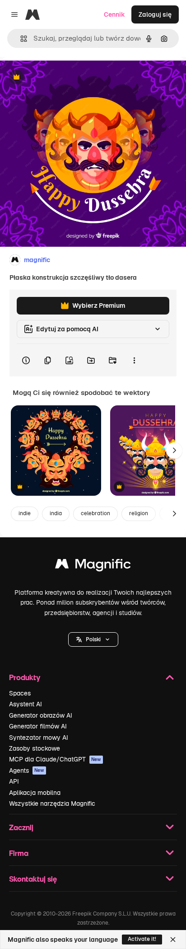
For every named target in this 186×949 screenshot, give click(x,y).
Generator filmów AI (38, 726)
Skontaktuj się (33, 878)
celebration (95, 513)
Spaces (20, 693)
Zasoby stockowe (34, 748)
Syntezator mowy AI (38, 737)
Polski (93, 639)
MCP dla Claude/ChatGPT (55, 759)
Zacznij (21, 827)
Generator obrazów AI (40, 715)
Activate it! (142, 939)
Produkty (24, 677)
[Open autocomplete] (20, 38)
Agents (26, 770)
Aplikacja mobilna (34, 793)
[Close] (172, 939)
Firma (18, 853)
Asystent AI (25, 704)
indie (25, 513)
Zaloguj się (155, 14)
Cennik (114, 14)
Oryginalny (62, 77)
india (56, 513)
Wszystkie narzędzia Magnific (52, 803)
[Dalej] (174, 450)
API (14, 781)
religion (138, 513)
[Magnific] (93, 566)
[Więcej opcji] (134, 360)
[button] (93, 639)
